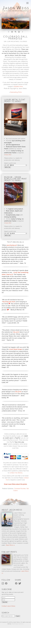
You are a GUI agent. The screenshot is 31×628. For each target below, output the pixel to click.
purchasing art (12, 245)
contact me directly (16, 473)
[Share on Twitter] (20, 583)
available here (18, 86)
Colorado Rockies (20, 488)
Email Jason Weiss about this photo (15, 484)
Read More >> (10, 545)
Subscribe (4, 602)
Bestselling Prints (16, 92)
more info (8, 155)
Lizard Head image (15, 349)
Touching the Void (8, 301)
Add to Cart (7, 167)
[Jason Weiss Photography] (15, 10)
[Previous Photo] (9, 32)
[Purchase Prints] (19, 32)
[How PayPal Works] (15, 460)
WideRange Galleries (17, 623)
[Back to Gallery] (12, 32)
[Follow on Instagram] (3, 583)
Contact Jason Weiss (8, 606)
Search (18, 616)
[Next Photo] (22, 32)
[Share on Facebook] (16, 583)
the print (16, 332)
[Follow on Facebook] (6, 583)
